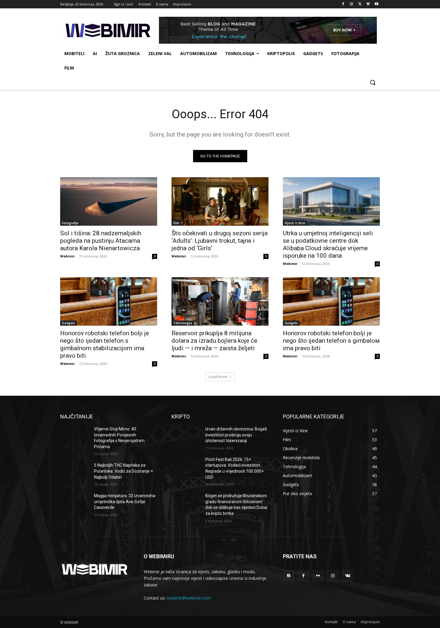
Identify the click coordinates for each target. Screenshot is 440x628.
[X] (359, 4)
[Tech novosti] (108, 30)
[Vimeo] (368, 4)
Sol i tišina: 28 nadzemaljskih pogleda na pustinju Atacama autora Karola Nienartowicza (100, 241)
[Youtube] (376, 4)
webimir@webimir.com (189, 598)
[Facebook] (343, 4)
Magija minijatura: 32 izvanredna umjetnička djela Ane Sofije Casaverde (124, 501)
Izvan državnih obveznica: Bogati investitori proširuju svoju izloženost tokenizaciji (236, 435)
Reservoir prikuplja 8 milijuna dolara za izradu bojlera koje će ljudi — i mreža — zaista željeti (214, 341)
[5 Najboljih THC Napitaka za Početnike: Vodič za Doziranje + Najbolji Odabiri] (74, 472)
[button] (372, 82)
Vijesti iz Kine (295, 223)
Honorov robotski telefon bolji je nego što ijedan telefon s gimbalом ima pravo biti (331, 341)
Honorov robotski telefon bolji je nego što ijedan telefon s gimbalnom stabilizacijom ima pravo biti (104, 344)
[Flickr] (318, 576)
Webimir (67, 256)
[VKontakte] (347, 576)
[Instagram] (351, 4)
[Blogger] (289, 576)
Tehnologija (182, 323)
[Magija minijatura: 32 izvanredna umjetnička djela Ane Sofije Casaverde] (74, 503)
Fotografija (70, 223)
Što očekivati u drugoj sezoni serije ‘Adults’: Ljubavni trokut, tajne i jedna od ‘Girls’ (220, 241)
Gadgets (68, 323)
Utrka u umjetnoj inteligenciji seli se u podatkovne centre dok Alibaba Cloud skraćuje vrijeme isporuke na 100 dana (328, 244)
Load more (218, 376)
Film (176, 223)
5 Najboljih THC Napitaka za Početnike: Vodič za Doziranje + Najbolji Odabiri (123, 471)
